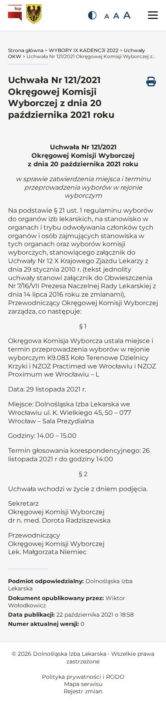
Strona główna (26, 50)
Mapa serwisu (83, 684)
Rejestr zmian (83, 691)
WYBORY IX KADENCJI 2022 (83, 50)
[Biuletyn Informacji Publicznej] (16, 15)
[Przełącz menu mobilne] (153, 15)
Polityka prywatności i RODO (83, 676)
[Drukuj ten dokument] (151, 81)
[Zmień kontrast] (92, 15)
